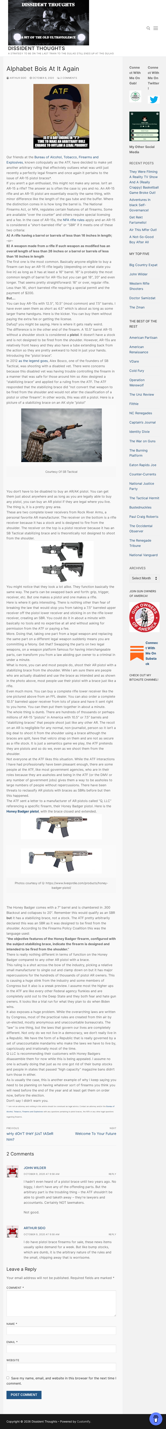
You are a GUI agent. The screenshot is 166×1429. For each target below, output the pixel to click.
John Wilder (35, 1168)
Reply (112, 1174)
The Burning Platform (138, 453)
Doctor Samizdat (142, 298)
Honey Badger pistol (22, 811)
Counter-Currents (142, 474)
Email (12, 1342)
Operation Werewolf (137, 382)
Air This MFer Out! (143, 230)
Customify (83, 1421)
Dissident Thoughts (36, 48)
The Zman (137, 307)
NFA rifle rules (73, 220)
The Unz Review (141, 394)
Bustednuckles (140, 507)
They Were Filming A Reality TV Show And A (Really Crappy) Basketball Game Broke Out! (144, 182)
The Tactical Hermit (144, 498)
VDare (134, 361)
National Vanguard (143, 555)
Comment (15, 1287)
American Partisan (143, 337)
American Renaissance (138, 349)
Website (12, 1360)
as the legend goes (33, 361)
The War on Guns (142, 441)
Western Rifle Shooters (139, 286)
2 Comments (68, 78)
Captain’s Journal (142, 422)
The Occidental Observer (140, 528)
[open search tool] (148, 28)
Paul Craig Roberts (143, 517)
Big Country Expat (143, 265)
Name (11, 1323)
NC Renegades (140, 413)
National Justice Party (141, 486)
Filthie (133, 404)
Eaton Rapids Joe (142, 465)
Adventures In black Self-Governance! (139, 205)
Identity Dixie (139, 432)
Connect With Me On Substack (152, 653)
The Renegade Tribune (140, 543)
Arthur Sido (18, 78)
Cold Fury (136, 371)
